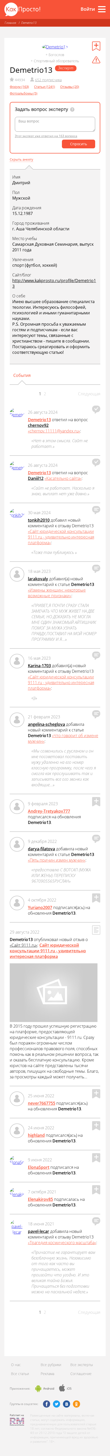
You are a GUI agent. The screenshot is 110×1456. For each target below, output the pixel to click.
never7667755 (41, 1103)
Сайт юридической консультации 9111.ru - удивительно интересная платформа (48, 950)
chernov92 (38, 425)
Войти (88, 9)
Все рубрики (51, 1364)
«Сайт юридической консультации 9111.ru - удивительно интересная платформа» (61, 537)
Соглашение (81, 1373)
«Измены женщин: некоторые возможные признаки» (57, 592)
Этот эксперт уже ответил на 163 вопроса (46, 136)
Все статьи (20, 1373)
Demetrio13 (29, 22)
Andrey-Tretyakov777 (49, 811)
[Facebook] (46, 1404)
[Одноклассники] (76, 1404)
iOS (69, 1388)
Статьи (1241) (44, 86)
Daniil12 (35, 478)
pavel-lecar (38, 1231)
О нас (16, 1364)
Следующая (89, 394)
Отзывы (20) (69, 86)
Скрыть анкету (21, 159)
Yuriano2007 (40, 907)
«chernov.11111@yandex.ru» (54, 431)
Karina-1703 (39, 665)
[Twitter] (56, 1404)
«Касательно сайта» (63, 478)
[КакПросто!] (22, 9)
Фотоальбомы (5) (23, 93)
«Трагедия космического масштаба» (62, 1242)
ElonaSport (38, 1167)
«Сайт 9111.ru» (23, 945)
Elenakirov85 (40, 1199)
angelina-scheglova (46, 724)
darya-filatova (41, 849)
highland (36, 1135)
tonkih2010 (39, 520)
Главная (10, 22)
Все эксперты (81, 1364)
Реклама (47, 1373)
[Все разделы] (102, 9)
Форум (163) (19, 86)
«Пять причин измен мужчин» (56, 860)
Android (48, 1388)
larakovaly (38, 579)
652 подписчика (48, 79)
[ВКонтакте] (66, 1404)
